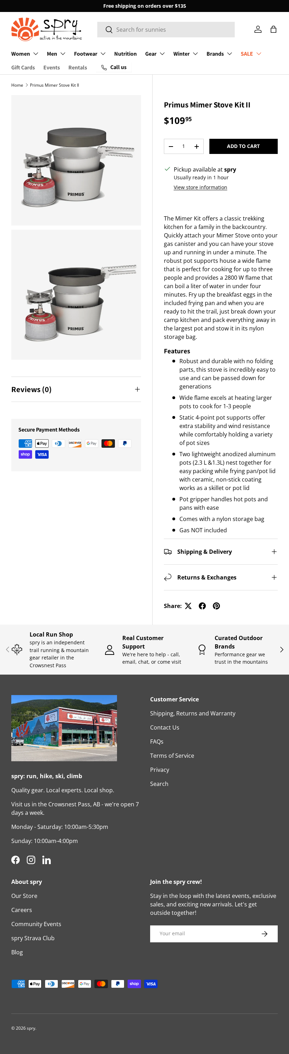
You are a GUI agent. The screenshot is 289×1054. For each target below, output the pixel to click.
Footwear (85, 53)
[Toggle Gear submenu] (162, 53)
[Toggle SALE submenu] (258, 53)
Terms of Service (172, 756)
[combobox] (166, 29)
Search (159, 784)
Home (17, 85)
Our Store (24, 896)
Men (52, 53)
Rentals (77, 67)
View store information (200, 187)
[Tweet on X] (188, 606)
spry (31, 1028)
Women (20, 53)
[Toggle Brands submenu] (229, 53)
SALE (247, 53)
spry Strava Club (33, 938)
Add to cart (243, 146)
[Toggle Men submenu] (63, 53)
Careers (21, 910)
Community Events (36, 924)
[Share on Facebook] (202, 606)
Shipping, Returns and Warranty (192, 713)
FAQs (157, 741)
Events (51, 67)
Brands (215, 53)
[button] (273, 29)
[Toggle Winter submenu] (195, 53)
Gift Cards (23, 67)
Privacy (159, 770)
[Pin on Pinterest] (216, 606)
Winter (181, 53)
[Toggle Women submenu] (35, 53)
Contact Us (164, 727)
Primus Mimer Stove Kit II (54, 85)
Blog (17, 952)
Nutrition (125, 53)
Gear (150, 53)
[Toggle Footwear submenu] (103, 53)
